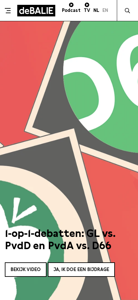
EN (105, 10)
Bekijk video (26, 269)
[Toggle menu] (8, 10)
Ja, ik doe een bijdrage (81, 269)
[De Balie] (36, 10)
